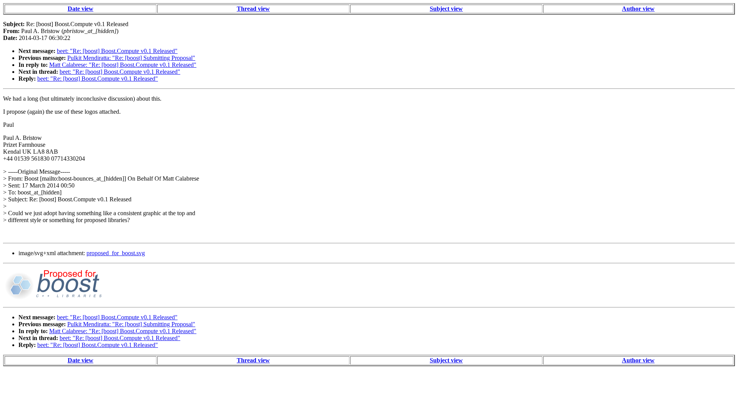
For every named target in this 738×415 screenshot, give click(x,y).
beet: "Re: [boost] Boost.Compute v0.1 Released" (117, 51)
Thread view (253, 8)
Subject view (446, 8)
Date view (80, 8)
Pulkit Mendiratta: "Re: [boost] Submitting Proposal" (131, 58)
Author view (638, 8)
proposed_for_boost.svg (115, 253)
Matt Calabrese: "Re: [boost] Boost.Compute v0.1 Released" (122, 64)
